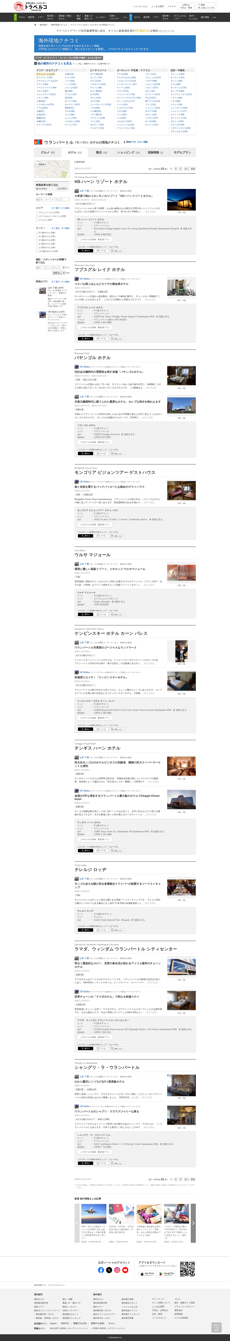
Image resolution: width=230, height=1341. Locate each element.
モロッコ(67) (151, 114)
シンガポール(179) (45, 104)
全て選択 (56, 208)
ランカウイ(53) (97, 128)
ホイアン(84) (71, 101)
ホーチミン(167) (72, 104)
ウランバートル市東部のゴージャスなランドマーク (106, 647)
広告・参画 (157, 1314)
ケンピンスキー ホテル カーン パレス (111, 632)
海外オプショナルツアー (104, 1314)
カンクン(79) (96, 77)
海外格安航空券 (100, 1303)
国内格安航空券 (41, 1303)
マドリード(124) (152, 94)
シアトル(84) (176, 98)
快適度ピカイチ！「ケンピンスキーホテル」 (101, 677)
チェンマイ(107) (44, 125)
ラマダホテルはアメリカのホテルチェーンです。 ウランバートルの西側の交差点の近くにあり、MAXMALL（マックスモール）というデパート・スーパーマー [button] (118, 981)
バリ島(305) (95, 111)
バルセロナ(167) (124, 121)
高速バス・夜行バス (71, 1303)
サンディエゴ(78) (178, 87)
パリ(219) (121, 118)
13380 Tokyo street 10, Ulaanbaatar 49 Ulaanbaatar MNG (129, 831)
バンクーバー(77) (178, 111)
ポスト (87, 251)
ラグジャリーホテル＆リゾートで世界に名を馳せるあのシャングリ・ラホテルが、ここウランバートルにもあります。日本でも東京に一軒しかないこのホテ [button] (118, 1126)
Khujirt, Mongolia (109, 601)
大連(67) (40, 111)
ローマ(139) (150, 121)
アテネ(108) (122, 74)
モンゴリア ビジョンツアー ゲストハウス (115, 471)
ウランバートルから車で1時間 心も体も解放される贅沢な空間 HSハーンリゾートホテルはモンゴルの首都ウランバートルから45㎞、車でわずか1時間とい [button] (117, 210)
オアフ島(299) (96, 74)
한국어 (112, 1323)
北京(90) (69, 98)
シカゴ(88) (175, 101)
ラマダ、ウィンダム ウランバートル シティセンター (126, 947)
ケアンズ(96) (42, 84)
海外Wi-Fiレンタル (101, 1318)
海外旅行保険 (127, 1299)
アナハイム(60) (177, 74)
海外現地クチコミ (58, 40)
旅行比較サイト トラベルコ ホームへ (49, 1285)
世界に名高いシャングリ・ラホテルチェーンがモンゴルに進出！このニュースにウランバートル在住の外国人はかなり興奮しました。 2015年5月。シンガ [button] (118, 1096)
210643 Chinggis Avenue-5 (114, 434)
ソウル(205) (42, 108)
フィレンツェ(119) (125, 125)
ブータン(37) (71, 94)
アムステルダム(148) (126, 77)
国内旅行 (38, 1294)
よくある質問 (157, 6)
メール (103, 251)
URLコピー (118, 251)
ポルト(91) (150, 91)
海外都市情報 (127, 1318)
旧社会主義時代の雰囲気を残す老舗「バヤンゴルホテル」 (110, 371)
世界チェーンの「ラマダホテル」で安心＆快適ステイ (107, 996)
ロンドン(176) (151, 125)
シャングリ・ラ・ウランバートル (107, 1066)
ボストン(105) (177, 121)
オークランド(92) (44, 77)
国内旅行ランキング (71, 1318)
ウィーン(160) (123, 87)
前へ (77, 1223)
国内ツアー (39, 1307)
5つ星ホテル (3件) (47, 233)
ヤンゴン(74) (71, 125)
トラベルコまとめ (129, 1307)
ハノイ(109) (70, 84)
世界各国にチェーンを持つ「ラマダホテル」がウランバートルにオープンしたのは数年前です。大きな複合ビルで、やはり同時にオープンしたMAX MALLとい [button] (118, 1011)
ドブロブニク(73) (125, 108)
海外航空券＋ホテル (102, 1310)
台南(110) (41, 121)
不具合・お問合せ (160, 1310)
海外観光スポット (129, 1303)
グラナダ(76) (123, 91)
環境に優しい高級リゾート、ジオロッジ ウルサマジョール (110, 569)
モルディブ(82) (97, 125)
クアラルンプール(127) (47, 81)
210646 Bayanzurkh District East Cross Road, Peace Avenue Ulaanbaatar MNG (140, 710)
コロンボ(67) (42, 91)
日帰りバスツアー (70, 1310)
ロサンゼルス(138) (179, 131)
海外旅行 (97, 1294)
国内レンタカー (69, 1307)
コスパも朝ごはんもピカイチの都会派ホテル (101, 283)
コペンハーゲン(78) (126, 94)
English (53, 1323)
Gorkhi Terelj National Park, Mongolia (119, 920)
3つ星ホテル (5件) (47, 240)
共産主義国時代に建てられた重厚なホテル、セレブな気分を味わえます (118, 401)
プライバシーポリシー (184, 1306)
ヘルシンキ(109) (152, 84)
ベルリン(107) (151, 87)
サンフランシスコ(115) (181, 94)
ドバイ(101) (122, 104)
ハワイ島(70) (96, 114)
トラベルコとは (140, 6)
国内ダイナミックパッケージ (47, 1310)
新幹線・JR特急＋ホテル (47, 1318)
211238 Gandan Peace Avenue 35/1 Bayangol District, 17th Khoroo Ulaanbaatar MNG (143, 1029)
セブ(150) (94, 94)
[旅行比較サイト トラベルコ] (35, 25)
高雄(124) (41, 118)
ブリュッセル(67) (153, 77)
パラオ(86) (95, 108)
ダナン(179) (95, 98)
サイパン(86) (96, 87)
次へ (187, 169)
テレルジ (45, 220)
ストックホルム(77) (126, 101)
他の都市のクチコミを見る (75, 63)
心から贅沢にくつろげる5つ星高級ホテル (100, 1081)
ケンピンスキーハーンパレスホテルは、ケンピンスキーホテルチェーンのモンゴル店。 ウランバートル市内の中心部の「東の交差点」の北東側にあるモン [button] (117, 662)
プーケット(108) (97, 118)
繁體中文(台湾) (80, 1323)
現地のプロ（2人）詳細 (136, 142)
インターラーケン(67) (127, 84)
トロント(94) (176, 104)
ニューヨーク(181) (179, 108)
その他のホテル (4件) (48, 251)
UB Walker (85, 279)
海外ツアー (98, 1307)
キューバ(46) (176, 81)
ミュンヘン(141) (152, 108)
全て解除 (65, 208)
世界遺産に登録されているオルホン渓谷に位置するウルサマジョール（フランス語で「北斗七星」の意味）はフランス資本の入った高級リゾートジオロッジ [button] (118, 583)
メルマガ (172, 6)
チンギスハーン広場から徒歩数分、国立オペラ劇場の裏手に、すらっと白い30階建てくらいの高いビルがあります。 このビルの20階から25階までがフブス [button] (117, 298)
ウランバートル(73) (45, 74)
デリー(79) (70, 77)
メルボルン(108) (72, 121)
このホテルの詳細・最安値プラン (95, 239)
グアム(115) (95, 81)
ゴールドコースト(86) (46, 87)
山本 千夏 (84, 191)
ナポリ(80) (122, 111)
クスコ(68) (175, 84)
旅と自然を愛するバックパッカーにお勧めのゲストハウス (110, 486)
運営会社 (178, 1310)
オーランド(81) (177, 77)
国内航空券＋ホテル (45, 1314)
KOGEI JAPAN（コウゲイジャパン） (109, 1328)
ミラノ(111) (150, 104)
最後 (193, 169)
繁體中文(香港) (97, 1323)
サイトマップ (158, 1299)
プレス (177, 1299)
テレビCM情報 (181, 1318)
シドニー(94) (42, 98)
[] (166, 31)
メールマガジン (159, 1318)
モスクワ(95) (151, 111)
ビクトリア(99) (177, 114)
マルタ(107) (150, 98)
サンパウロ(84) (177, 91)
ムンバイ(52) (71, 118)
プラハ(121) (150, 74)
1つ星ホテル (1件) (47, 247)
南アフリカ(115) (152, 101)
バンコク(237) (71, 87)
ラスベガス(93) (177, 125)
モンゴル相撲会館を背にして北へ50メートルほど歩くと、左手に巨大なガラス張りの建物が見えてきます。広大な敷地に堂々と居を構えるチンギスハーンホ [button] (117, 813)
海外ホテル (98, 1299)
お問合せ (186, 6)
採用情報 (178, 1314)
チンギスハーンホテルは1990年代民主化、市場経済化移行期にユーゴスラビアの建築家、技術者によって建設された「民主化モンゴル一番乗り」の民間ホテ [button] (117, 780)
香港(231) (69, 108)
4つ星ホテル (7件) (47, 236)
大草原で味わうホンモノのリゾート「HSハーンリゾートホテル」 (114, 195)
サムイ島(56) (96, 91)
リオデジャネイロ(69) (180, 128)
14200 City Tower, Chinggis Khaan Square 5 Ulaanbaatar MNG (132, 316)
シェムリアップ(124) (46, 94)
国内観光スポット (70, 1314)
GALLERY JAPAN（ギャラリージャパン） (69, 1328)
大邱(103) (69, 74)
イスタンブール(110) (126, 81)
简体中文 (65, 1323)
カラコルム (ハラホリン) (52, 216)
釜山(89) (69, 91)
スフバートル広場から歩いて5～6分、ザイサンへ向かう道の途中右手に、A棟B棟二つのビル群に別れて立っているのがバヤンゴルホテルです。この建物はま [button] (118, 386)
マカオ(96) (70, 111)
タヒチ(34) (95, 101)
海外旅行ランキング (130, 1314)
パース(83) (70, 81)
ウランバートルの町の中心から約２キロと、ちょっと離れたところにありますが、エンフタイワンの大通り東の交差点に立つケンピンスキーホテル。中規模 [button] (118, 691)
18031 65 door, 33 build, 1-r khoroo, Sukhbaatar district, (128, 519)
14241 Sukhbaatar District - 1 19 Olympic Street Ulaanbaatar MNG (134, 1144)
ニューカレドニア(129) (100, 104)
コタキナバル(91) (98, 84)
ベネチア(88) (151, 81)
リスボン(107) (151, 118)
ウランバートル (49, 212)
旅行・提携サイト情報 (184, 1303)
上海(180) (41, 101)
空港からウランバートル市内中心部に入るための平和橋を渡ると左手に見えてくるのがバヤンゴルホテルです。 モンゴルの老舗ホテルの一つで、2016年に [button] (118, 416)
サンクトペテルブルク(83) (129, 98)
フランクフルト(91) (126, 128)
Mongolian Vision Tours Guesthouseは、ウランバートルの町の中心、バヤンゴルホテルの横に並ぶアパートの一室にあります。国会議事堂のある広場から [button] (117, 501)
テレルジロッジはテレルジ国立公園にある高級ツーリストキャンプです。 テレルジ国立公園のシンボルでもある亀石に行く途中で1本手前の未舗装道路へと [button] (118, 901)
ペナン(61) (95, 121)
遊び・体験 (67, 1299)
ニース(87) (122, 114)
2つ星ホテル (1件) (47, 244)
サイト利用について (161, 1303)
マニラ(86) (70, 114)
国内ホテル (39, 1299)
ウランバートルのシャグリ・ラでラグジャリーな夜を (107, 1111)
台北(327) (41, 114)
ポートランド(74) (178, 118)
